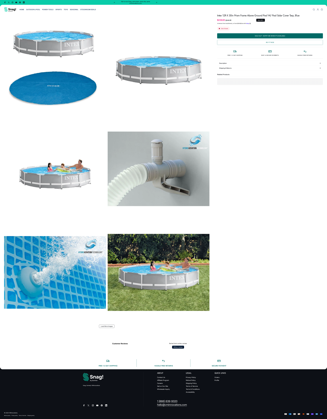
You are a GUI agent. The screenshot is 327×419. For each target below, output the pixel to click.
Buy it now (270, 42)
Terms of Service (192, 386)
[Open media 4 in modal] (158, 169)
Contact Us (161, 377)
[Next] (156, 2)
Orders (216, 377)
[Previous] (114, 2)
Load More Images (107, 326)
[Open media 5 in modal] (55, 272)
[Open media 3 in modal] (55, 169)
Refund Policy (191, 380)
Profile (216, 380)
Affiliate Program (163, 380)
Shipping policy (30, 415)
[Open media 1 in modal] (55, 65)
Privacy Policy (191, 377)
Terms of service (22, 415)
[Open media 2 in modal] (158, 65)
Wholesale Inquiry (163, 389)
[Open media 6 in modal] (158, 272)
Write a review (178, 347)
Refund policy (7, 415)
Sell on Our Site (162, 386)
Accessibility (190, 392)
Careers (160, 383)
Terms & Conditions (193, 389)
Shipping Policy (191, 383)
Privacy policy (14, 415)
